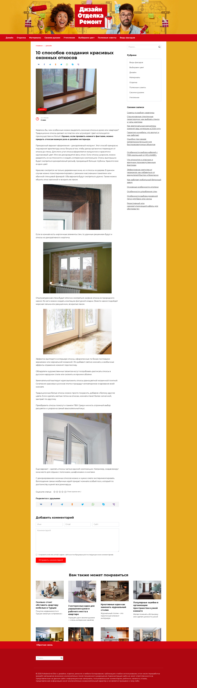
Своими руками (52, 38)
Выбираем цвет (86, 38)
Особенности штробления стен (142, 191)
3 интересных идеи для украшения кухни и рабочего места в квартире (81, 610)
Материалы (35, 38)
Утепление (69, 38)
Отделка (21, 38)
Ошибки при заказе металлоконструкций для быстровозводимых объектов (141, 142)
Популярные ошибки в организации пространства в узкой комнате (145, 606)
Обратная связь (44, 645)
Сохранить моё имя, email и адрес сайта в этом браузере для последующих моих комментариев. (76, 555)
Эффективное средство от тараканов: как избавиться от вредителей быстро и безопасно (142, 172)
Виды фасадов (127, 38)
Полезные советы (107, 38)
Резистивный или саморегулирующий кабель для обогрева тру (142, 206)
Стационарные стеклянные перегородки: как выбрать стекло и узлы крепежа (143, 119)
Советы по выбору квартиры (140, 113)
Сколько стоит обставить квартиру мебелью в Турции (47, 605)
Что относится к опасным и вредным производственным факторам (141, 162)
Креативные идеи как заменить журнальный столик (113, 607)
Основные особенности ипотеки (143, 187)
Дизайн (9, 38)
